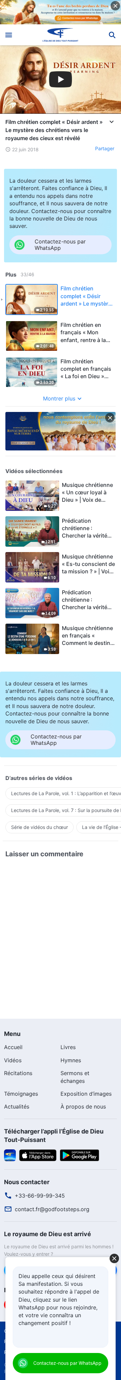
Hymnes (71, 1060)
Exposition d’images (86, 1093)
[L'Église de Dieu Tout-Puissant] (60, 34)
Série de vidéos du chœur (39, 827)
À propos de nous (83, 1106)
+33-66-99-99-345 (40, 1195)
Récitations (18, 1073)
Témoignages (21, 1093)
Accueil (13, 1047)
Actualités (16, 1106)
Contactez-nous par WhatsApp (67, 1363)
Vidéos (13, 1060)
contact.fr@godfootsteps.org (52, 1209)
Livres (68, 1047)
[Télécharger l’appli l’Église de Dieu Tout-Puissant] (10, 1154)
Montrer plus (59, 398)
